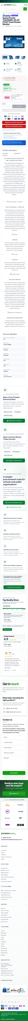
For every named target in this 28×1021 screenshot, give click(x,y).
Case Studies (4, 915)
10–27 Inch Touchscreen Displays (13, 13)
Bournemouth (4, 950)
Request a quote (7, 629)
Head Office (5, 960)
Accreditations (6, 980)
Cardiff (2, 944)
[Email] (2, 1002)
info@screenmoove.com (15, 712)
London (2, 930)
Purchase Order (4, 919)
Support (4, 904)
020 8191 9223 (13, 708)
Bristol (2, 939)
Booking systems (5, 872)
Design (2, 852)
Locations (5, 926)
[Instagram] (9, 1002)
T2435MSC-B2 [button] (8, 26)
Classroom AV (4, 868)
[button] (14, 110)
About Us (3, 908)
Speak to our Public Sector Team (10, 137)
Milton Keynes (4, 952)
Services (4, 846)
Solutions (5, 864)
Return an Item (4, 921)
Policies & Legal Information (8, 1019)
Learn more (13, 97)
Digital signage (4, 874)
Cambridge (3, 941)
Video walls (3, 879)
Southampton (4, 948)
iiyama (20, 26)
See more (7, 668)
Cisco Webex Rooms (5, 892)
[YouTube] (19, 1002)
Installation (3, 854)
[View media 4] (23, 57)
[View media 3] (17, 57)
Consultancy (4, 850)
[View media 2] (11, 57)
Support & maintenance (6, 857)
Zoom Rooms (4, 899)
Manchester (3, 935)
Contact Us (15, 793)
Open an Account (5, 910)
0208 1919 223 (4, 968)
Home (4, 13)
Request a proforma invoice (14, 126)
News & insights (4, 913)
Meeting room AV (5, 870)
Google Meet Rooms (5, 895)
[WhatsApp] (15, 1002)
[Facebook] (5, 1002)
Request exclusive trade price (14, 122)
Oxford (2, 946)
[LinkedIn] (12, 1002)
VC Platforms (6, 886)
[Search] (25, 9)
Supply (2, 859)
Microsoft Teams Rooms (6, 897)
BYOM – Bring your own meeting (8, 890)
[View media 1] (5, 57)
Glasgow (3, 955)
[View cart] (26, 5)
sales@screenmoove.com (7, 971)
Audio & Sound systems (6, 881)
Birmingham (3, 933)
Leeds (2, 937)
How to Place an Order (6, 917)
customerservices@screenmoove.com (11, 839)
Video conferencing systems (7, 877)
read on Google (17, 642)
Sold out (19, 106)
